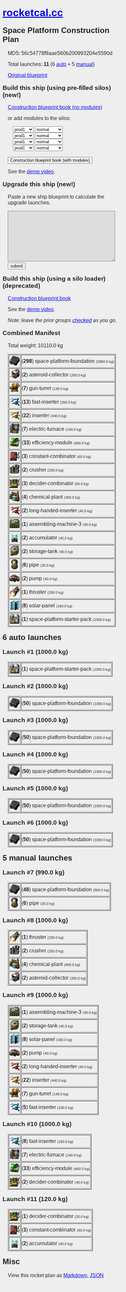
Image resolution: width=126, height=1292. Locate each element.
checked (82, 320)
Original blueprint (27, 75)
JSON (97, 1275)
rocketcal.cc (33, 12)
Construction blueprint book (39, 298)
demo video (40, 171)
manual (84, 64)
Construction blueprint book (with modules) (50, 160)
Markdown (75, 1275)
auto (61, 64)
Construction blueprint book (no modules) (55, 107)
